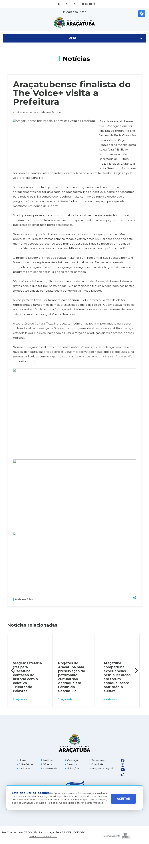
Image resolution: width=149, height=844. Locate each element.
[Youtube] (90, 4)
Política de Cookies (58, 802)
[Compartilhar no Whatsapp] (134, 591)
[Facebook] (83, 4)
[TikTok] (94, 4)
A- (67, 4)
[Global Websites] (116, 835)
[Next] (136, 671)
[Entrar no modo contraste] (59, 4)
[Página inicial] (74, 743)
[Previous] (13, 671)
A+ (75, 4)
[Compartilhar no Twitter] (134, 585)
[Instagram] (86, 4)
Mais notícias (24, 599)
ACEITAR (123, 799)
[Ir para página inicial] (74, 23)
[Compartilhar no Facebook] (134, 579)
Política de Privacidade (43, 836)
